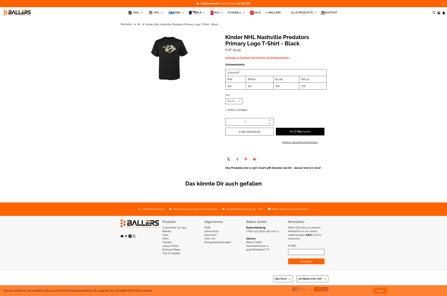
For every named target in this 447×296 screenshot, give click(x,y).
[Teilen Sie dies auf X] (228, 159)
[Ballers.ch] (17, 13)
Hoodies (167, 242)
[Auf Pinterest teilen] (246, 159)
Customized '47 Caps (174, 227)
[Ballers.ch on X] (134, 236)
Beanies (166, 231)
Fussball (234, 12)
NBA (178, 12)
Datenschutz (211, 231)
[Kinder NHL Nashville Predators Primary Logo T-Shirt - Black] (171, 58)
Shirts (165, 238)
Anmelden (306, 261)
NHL (136, 12)
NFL (157, 12)
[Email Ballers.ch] (122, 236)
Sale (257, 12)
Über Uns (209, 238)
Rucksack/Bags (171, 249)
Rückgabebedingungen (217, 242)
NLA (217, 12)
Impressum (210, 235)
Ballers (275, 12)
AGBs (207, 227)
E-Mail (292, 245)
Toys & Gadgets (171, 253)
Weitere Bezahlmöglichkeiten (300, 142)
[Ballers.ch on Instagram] (130, 236)
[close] (443, 3)
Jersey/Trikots (170, 246)
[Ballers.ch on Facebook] (126, 236)
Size (227, 95)
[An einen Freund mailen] (254, 159)
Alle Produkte (302, 12)
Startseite (126, 24)
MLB (198, 12)
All (138, 24)
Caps (165, 235)
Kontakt (331, 12)
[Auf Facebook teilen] (237, 159)
